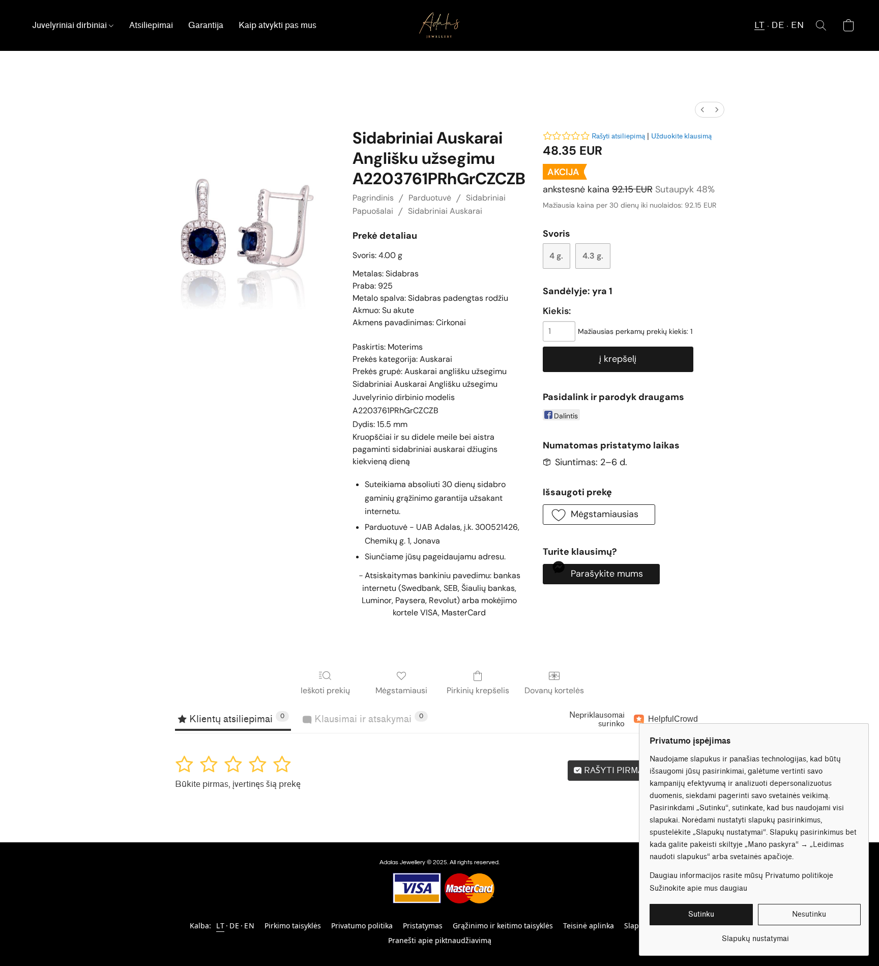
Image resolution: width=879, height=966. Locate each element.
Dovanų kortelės (554, 690)
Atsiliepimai (151, 25)
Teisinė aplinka (588, 925)
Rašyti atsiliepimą (618, 136)
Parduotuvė (429, 197)
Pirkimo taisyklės (293, 925)
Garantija (205, 25)
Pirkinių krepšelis (478, 690)
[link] (755, 935)
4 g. (556, 255)
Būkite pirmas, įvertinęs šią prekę (238, 784)
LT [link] (220, 925)
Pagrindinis (373, 197)
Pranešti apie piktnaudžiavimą (439, 940)
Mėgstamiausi (401, 690)
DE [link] (234, 925)
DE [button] (778, 25)
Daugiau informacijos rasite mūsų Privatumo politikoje (741, 875)
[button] (439, 25)
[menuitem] (702, 109)
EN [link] (249, 925)
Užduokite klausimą (681, 136)
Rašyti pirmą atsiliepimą (639, 770)
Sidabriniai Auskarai (445, 211)
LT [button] (759, 25)
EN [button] (797, 25)
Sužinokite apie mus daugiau (698, 888)
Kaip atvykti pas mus (277, 25)
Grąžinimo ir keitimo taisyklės (503, 925)
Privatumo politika (362, 925)
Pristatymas (423, 925)
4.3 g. (592, 255)
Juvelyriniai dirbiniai (70, 25)
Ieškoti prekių (325, 690)
